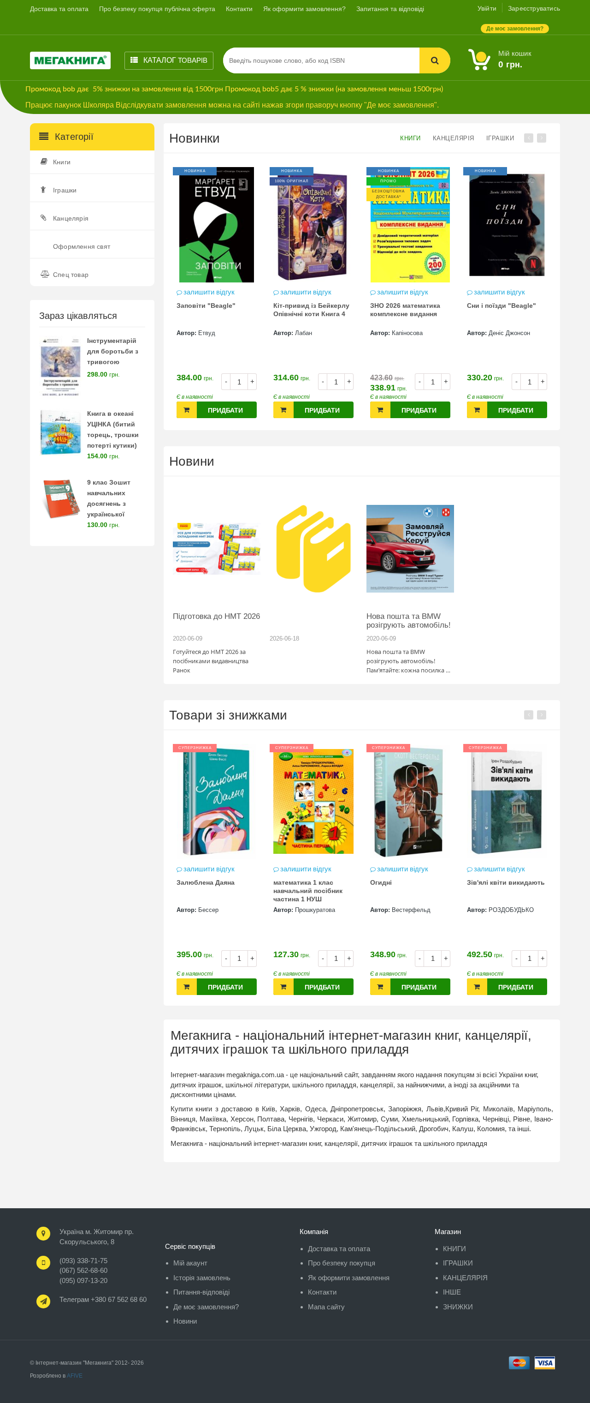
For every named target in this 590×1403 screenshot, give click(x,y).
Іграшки (65, 190)
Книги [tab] (410, 138)
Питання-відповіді (201, 1292)
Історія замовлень (201, 1278)
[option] (219, 297)
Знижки (458, 1307)
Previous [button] (528, 138)
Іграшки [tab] (500, 138)
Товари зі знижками (228, 715)
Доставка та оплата (59, 8)
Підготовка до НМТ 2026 (216, 616)
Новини (191, 461)
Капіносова (313, 333)
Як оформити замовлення (348, 1278)
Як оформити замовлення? (304, 8)
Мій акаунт (190, 1263)
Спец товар (70, 274)
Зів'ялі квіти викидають (432, 882)
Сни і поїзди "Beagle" (407, 305)
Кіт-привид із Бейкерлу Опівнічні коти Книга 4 (218, 310)
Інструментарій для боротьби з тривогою (112, 351)
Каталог (174, 60)
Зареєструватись (534, 8)
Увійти (487, 8)
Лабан (209, 333)
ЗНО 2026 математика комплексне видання (312, 310)
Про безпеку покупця (341, 1263)
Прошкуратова (241, 909)
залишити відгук (212, 292)
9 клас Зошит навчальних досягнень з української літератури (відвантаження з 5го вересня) (114, 514)
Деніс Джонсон (416, 333)
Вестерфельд (337, 909)
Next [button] (541, 138)
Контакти (239, 8)
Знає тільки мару (517, 882)
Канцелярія (70, 218)
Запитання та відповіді (390, 8)
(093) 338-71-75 (83, 1261)
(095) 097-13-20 (83, 1280)
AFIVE (75, 1376)
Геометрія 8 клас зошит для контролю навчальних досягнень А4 (508, 315)
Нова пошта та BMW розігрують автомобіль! (408, 621)
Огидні (307, 882)
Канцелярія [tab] (453, 138)
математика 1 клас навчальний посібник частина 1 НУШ (233, 891)
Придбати (228, 410)
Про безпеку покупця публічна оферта (157, 8)
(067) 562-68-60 (83, 1270)
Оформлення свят (81, 246)
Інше (452, 1292)
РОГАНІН (505, 333)
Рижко (520, 909)
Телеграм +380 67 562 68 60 (103, 1299)
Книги (62, 162)
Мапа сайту (326, 1307)
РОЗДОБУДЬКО (437, 909)
